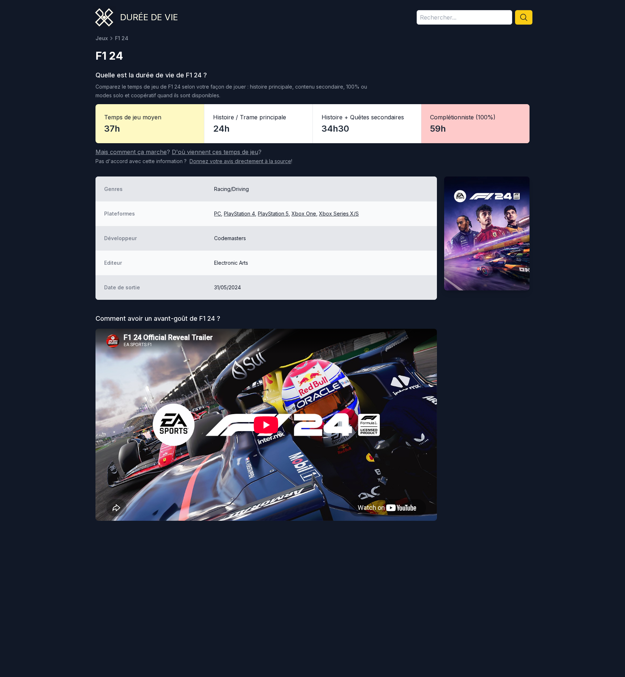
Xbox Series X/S (339, 213)
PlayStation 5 (273, 213)
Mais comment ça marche (131, 152)
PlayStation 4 (239, 213)
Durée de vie (149, 17)
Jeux (101, 38)
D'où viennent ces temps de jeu (215, 152)
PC (217, 213)
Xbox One (304, 213)
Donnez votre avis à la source (240, 161)
